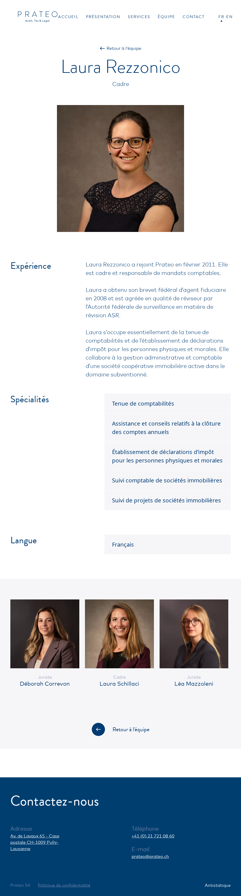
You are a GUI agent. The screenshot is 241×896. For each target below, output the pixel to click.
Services (139, 17)
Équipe (166, 17)
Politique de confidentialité (64, 885)
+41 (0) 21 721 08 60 (153, 835)
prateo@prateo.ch (150, 856)
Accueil (68, 17)
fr (221, 17)
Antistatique (218, 885)
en (229, 17)
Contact (193, 17)
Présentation (103, 17)
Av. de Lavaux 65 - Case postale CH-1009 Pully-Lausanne (34, 842)
